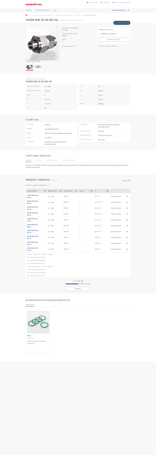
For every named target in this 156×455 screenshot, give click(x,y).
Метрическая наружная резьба (64, 15)
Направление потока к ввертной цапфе (43, 15)
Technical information (42, 10)
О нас (55, 10)
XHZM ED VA (78, 15)
